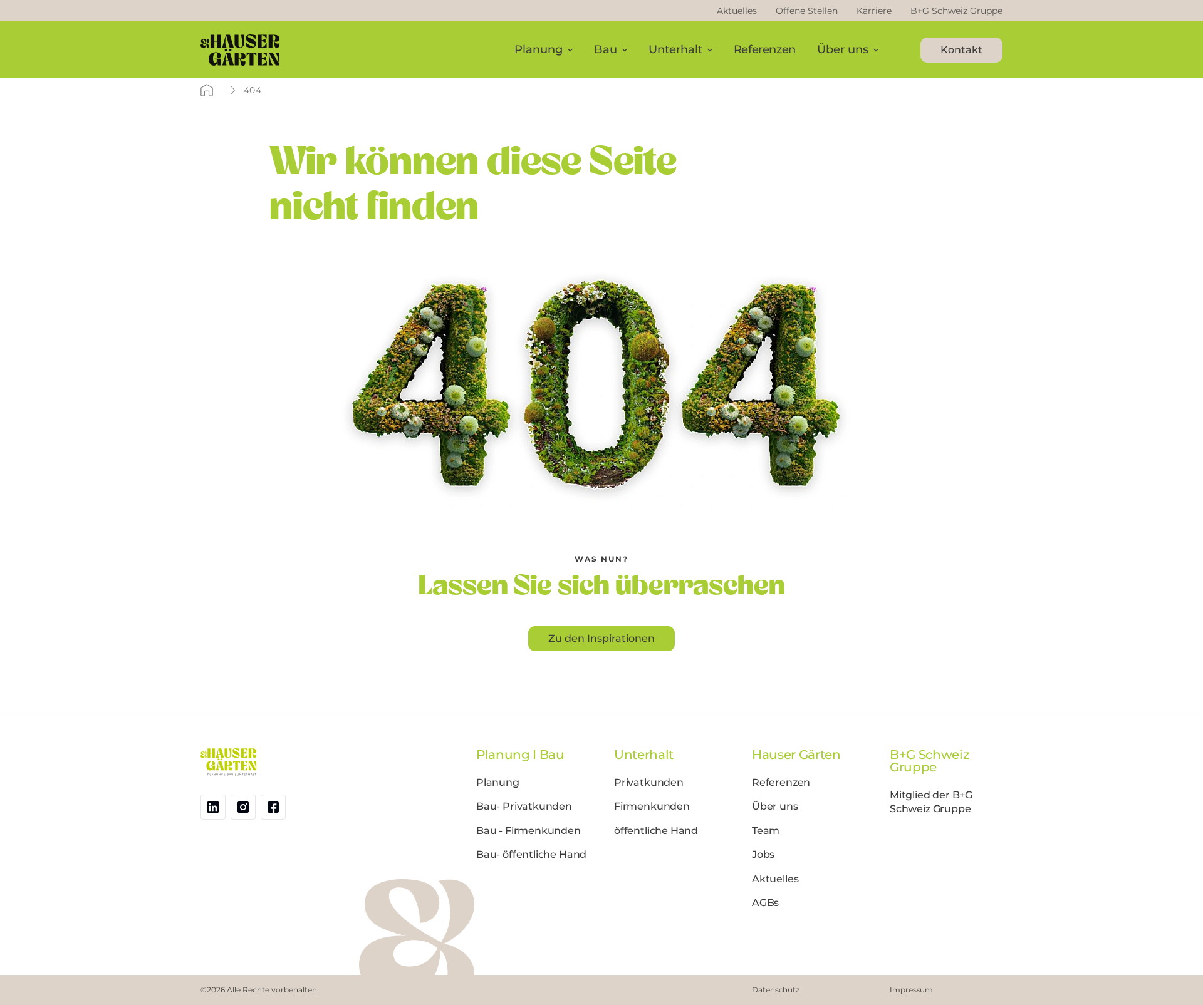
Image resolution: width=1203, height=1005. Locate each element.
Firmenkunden (652, 806)
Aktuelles (737, 10)
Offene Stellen (807, 10)
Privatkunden (649, 782)
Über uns (775, 806)
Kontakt (961, 50)
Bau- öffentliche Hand (531, 854)
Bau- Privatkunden (524, 806)
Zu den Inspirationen (601, 638)
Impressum (911, 989)
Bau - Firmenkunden (528, 831)
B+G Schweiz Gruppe (956, 10)
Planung (497, 782)
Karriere (874, 10)
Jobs (763, 854)
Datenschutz (775, 989)
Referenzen (765, 49)
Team (765, 831)
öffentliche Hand (656, 831)
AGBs (765, 903)
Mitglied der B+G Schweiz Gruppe (931, 802)
